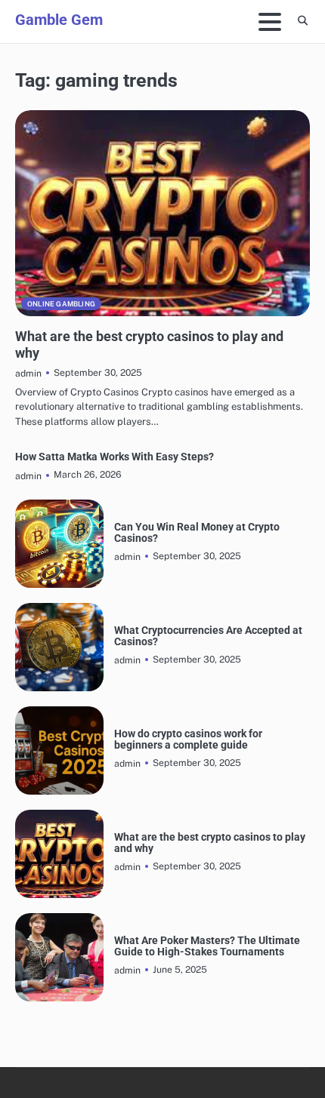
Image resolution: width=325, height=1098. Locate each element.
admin (28, 373)
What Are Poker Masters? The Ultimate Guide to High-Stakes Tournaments (207, 946)
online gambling (61, 304)
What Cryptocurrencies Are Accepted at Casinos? (208, 636)
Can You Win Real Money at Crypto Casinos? (197, 532)
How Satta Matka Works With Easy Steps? (114, 457)
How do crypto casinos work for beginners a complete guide (188, 739)
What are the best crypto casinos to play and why (209, 843)
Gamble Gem (59, 20)
